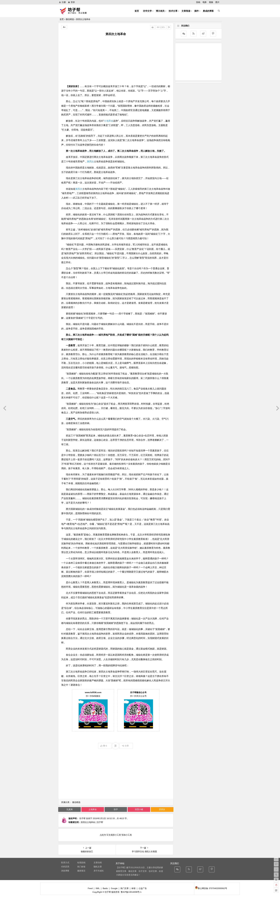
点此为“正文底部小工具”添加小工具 (116, 835)
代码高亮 (65, 866)
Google (114, 888)
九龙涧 (69, 809)
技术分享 (173, 11)
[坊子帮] (75, 13)
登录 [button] (73, 2)
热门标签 (81, 866)
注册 (64, 2)
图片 (217, 2)
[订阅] (193, 34)
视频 (211, 2)
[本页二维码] (276, 890)
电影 (205, 2)
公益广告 (143, 888)
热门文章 (124, 888)
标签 (134, 888)
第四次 (90, 161)
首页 (137, 11)
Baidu (105, 888)
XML (98, 888)
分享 (127, 746)
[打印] (152, 27)
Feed (90, 888)
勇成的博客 (208, 11)
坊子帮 (82, 818)
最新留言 (81, 871)
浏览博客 (65, 871)
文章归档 (98, 862)
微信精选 (70, 19)
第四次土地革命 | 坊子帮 (92, 822)
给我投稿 (81, 862)
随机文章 (98, 866)
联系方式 (65, 862)
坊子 (116, 809)
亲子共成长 (99, 871)
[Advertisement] (116, 60)
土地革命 (108, 121)
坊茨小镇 (139, 809)
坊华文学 (147, 11)
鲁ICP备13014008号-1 (131, 892)
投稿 (198, 2)
